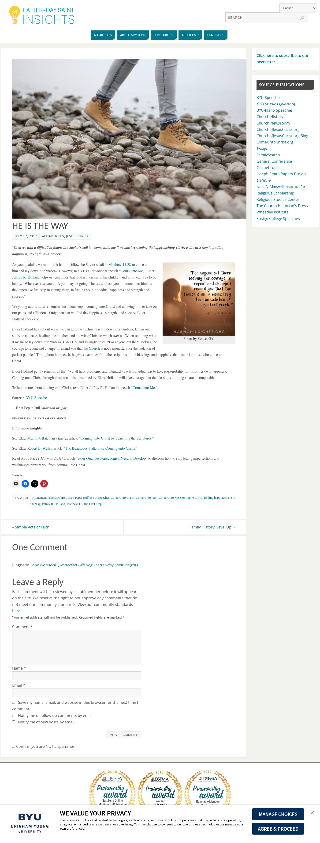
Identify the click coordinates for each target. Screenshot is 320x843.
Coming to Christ (191, 497)
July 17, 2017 (26, 236)
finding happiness (215, 497)
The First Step (92, 504)
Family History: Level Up (212, 527)
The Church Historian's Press (282, 205)
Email (18, 685)
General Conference (274, 161)
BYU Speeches (37, 397)
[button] (312, 813)
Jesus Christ (77, 236)
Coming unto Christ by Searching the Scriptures (116, 438)
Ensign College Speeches (278, 218)
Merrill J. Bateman (41, 438)
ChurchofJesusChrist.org (278, 129)
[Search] (302, 18)
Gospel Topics (269, 167)
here (16, 610)
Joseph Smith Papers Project (282, 173)
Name (19, 668)
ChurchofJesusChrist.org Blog (282, 135)
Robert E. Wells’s (40, 448)
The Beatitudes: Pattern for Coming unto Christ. (100, 448)
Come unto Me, (132, 270)
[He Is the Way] (132, 217)
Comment (22, 626)
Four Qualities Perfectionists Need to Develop (112, 458)
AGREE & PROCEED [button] (278, 828)
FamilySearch (268, 155)
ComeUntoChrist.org (275, 142)
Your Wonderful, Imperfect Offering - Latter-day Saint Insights (84, 565)
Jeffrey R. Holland (26, 277)
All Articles (53, 236)
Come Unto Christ (122, 497)
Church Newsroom (273, 123)
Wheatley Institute (273, 212)
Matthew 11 (74, 504)
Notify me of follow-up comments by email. (55, 715)
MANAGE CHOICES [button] (278, 814)
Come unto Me (144, 387)
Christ (110, 306)
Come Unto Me (169, 497)
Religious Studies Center (278, 199)
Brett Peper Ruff (78, 497)
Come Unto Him (146, 497)
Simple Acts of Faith (30, 527)
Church (94, 348)
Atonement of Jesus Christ (49, 497)
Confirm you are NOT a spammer (44, 746)
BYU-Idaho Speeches (275, 110)
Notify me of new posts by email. (46, 722)
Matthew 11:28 (119, 264)
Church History (270, 116)
